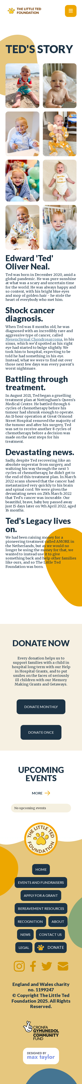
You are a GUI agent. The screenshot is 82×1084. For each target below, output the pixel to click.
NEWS (25, 934)
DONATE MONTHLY (41, 707)
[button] (71, 11)
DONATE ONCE (41, 732)
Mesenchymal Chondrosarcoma (33, 339)
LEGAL (24, 947)
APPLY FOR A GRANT (41, 895)
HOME (41, 869)
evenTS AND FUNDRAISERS (41, 882)
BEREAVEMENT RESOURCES (41, 908)
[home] (23, 11)
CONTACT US (50, 934)
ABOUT (58, 921)
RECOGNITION (30, 921)
